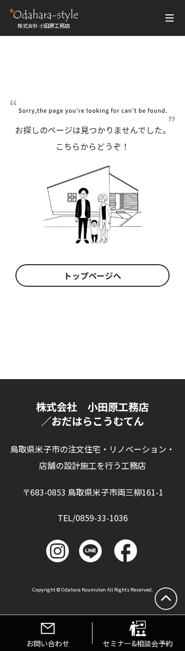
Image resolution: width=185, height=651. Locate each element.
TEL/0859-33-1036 (93, 517)
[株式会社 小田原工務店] (44, 15)
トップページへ (92, 275)
